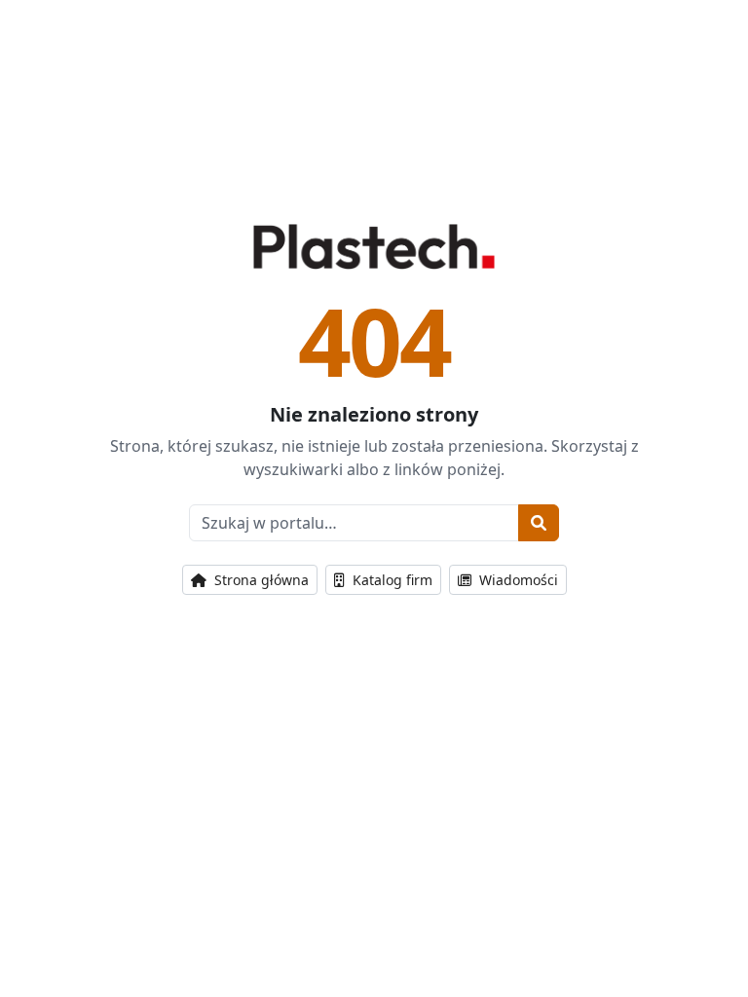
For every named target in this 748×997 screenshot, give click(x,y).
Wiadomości (516, 580)
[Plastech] (373, 246)
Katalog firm (390, 580)
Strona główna (259, 580)
